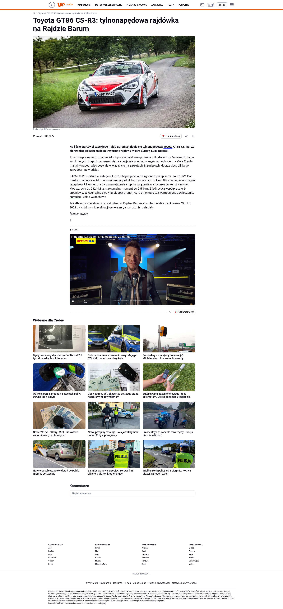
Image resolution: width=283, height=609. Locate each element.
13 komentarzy (172, 136)
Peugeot (145, 554)
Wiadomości (84, 5)
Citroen (51, 561)
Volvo (191, 564)
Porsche (145, 558)
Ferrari (97, 548)
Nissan (145, 548)
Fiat (96, 551)
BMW (50, 554)
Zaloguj (222, 5)
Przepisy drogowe (137, 5)
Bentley (51, 551)
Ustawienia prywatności (184, 583)
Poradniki (183, 5)
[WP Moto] (67, 5)
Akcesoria (157, 5)
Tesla (191, 554)
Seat (144, 564)
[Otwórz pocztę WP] (202, 5)
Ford (97, 554)
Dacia (50, 564)
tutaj (104, 603)
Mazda (98, 561)
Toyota (167, 146)
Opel (144, 551)
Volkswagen (194, 561)
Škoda (191, 548)
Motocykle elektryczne (108, 5)
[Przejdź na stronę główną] (52, 7)
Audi (50, 548)
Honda (98, 558)
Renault (145, 561)
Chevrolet (52, 558)
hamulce (75, 197)
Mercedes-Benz (101, 564)
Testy (170, 5)
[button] (210, 5)
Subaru (192, 551)
